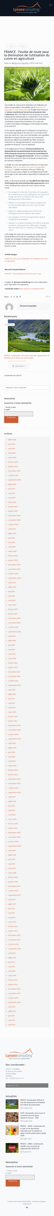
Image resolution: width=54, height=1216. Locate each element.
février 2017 (13, 926)
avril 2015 (11, 1025)
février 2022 (13, 663)
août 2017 (12, 900)
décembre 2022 (14, 618)
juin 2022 (11, 645)
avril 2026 (12, 453)
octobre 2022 (13, 627)
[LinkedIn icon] (27, 1207)
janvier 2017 (13, 931)
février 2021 (13, 716)
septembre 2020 (14, 739)
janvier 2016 (13, 984)
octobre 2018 (13, 842)
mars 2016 (12, 975)
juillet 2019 (12, 801)
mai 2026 (11, 449)
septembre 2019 (14, 792)
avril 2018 (12, 868)
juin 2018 (11, 859)
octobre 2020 (13, 734)
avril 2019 (12, 815)
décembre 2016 (14, 935)
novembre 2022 (14, 623)
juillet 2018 (12, 855)
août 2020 (12, 743)
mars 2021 (12, 712)
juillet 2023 (12, 587)
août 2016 (12, 953)
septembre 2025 (14, 480)
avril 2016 (12, 971)
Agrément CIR (12, 1085)
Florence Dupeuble (21, 63)
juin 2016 (11, 962)
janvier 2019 (13, 828)
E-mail (7, 409)
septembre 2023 (14, 578)
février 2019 (13, 824)
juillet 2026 (12, 440)
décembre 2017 (14, 886)
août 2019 (12, 797)
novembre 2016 (14, 940)
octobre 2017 (13, 891)
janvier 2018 (13, 882)
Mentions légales (39, 1201)
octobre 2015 (13, 998)
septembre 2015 (14, 1002)
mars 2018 (12, 873)
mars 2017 (12, 922)
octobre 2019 (13, 788)
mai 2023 (11, 596)
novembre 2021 (14, 676)
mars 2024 (12, 551)
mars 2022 (12, 658)
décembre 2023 (14, 565)
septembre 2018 (14, 846)
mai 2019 (11, 810)
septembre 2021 (14, 685)
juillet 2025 (12, 484)
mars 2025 (12, 502)
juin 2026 (11, 444)
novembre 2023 (14, 569)
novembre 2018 (14, 837)
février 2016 (13, 980)
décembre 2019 (14, 779)
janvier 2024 (13, 560)
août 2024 (12, 529)
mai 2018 (11, 864)
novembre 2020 (14, 730)
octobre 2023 (13, 574)
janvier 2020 (13, 775)
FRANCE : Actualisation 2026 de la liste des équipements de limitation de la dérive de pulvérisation (26, 356)
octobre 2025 (13, 475)
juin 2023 (11, 591)
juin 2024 (11, 538)
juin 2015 (11, 1016)
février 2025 (13, 507)
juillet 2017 (12, 904)
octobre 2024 (13, 524)
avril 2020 (12, 761)
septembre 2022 (14, 632)
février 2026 (13, 462)
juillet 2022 (12, 641)
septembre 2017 (14, 895)
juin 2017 (11, 908)
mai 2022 (11, 649)
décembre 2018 (14, 833)
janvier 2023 (13, 614)
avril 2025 (12, 498)
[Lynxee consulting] (27, 7)
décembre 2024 (14, 516)
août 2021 (11, 690)
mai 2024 (11, 542)
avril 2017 (12, 917)
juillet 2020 (12, 748)
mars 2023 (12, 605)
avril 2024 (12, 547)
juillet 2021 (12, 694)
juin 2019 (11, 806)
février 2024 (13, 556)
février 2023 (13, 609)
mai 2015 (11, 1020)
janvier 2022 (13, 667)
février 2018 (13, 877)
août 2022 (12, 636)
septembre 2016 (14, 949)
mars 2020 (12, 766)
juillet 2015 (12, 1011)
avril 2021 (11, 708)
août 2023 (12, 583)
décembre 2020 (14, 725)
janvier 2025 (13, 511)
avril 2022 (12, 654)
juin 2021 (11, 699)
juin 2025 (11, 489)
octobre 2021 (13, 681)
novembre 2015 (14, 993)
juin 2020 (11, 752)
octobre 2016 (13, 944)
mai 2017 (11, 913)
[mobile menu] (50, 5)
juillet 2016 (12, 958)
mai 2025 (11, 493)
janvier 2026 (13, 466)
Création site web (14, 1201)
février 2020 (13, 770)
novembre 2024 (14, 520)
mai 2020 (11, 757)
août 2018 (12, 850)
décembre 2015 (14, 989)
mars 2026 (12, 457)
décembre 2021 (14, 672)
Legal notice (27, 1204)
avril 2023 (12, 600)
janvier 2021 (12, 721)
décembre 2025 (14, 471)
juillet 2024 (12, 533)
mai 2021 (11, 703)
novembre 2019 (14, 783)
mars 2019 (12, 819)
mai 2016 (11, 967)
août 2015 (11, 1007)
